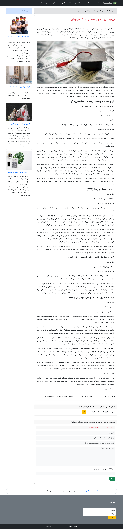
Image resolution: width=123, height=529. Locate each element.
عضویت (112, 517)
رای (84, 412)
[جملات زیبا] (110, 3)
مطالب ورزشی (86, 3)
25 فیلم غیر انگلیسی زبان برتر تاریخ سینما (19, 124)
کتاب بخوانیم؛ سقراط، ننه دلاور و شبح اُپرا (19, 172)
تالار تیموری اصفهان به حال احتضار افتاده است (19, 88)
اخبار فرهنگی (57, 3)
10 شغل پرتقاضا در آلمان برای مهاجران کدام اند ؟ (19, 37)
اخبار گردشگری (67, 3)
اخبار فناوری (77, 3)
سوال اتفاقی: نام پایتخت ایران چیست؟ (103, 469)
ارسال (112, 478)
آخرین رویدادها (46, 3)
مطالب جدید (96, 3)
